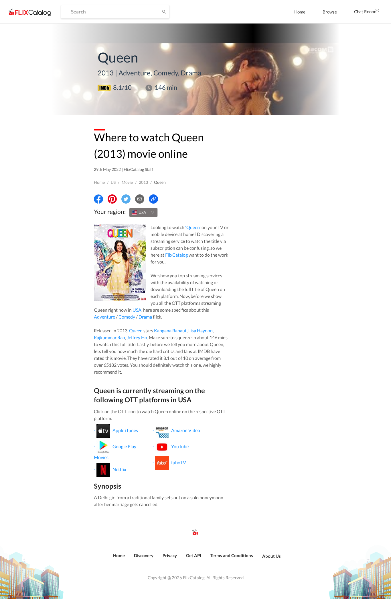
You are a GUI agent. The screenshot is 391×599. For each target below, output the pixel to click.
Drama (145, 316)
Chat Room (364, 11)
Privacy (170, 555)
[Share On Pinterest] (112, 199)
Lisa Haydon (200, 330)
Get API (193, 555)
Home (299, 11)
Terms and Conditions (231, 555)
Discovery (143, 555)
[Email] (139, 199)
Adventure (104, 316)
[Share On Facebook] (98, 199)
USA (137, 310)
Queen (136, 330)
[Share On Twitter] (126, 199)
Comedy (127, 316)
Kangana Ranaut (170, 330)
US (113, 182)
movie (127, 182)
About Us (271, 556)
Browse (330, 11)
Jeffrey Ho (137, 337)
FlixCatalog (176, 254)
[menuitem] (300, 11)
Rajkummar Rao (109, 337)
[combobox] (143, 212)
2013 (143, 182)
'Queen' (193, 227)
